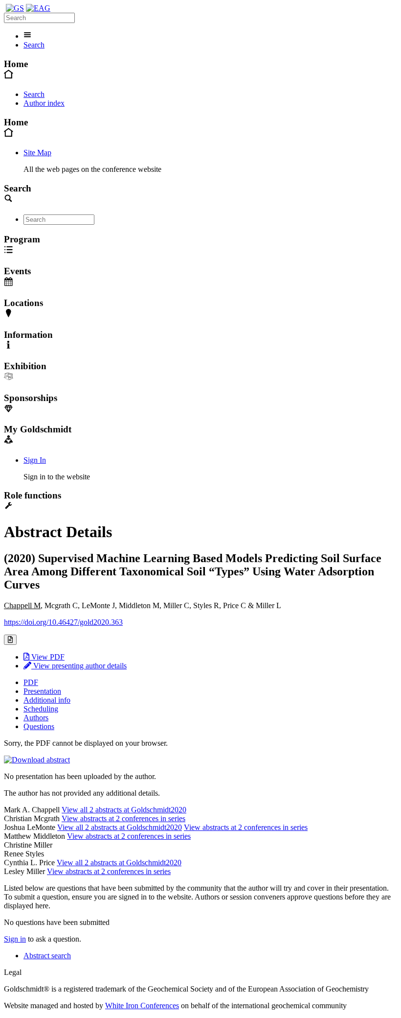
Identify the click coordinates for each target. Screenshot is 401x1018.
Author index (44, 103)
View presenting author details (79, 666)
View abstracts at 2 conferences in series (123, 818)
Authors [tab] (35, 717)
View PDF (47, 657)
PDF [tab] (30, 682)
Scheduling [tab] (40, 709)
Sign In (34, 460)
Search (34, 45)
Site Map (37, 152)
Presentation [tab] (42, 691)
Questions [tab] (38, 726)
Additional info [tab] (46, 700)
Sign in (15, 939)
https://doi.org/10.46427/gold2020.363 (63, 622)
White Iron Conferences (142, 1005)
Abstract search (47, 955)
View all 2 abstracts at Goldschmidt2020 (124, 809)
